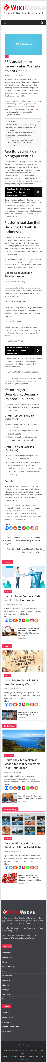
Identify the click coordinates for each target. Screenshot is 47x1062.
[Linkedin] (19, 528)
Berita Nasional (8, 957)
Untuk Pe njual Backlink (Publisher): (21, 142)
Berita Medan (9, 755)
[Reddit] (15, 528)
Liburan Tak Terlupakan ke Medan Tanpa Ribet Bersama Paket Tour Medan (22, 764)
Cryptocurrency (8, 967)
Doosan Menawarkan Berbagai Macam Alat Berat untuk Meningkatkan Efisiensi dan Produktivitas (29, 631)
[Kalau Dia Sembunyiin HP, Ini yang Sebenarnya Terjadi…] (23, 661)
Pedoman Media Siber (10, 1027)
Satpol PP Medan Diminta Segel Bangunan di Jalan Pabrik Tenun (30, 797)
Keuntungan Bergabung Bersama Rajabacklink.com (19, 136)
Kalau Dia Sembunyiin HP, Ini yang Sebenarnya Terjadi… (22, 682)
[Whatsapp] (28, 528)
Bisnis (4, 962)
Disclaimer (6, 1022)
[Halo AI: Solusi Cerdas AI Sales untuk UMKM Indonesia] (23, 577)
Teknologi (8, 591)
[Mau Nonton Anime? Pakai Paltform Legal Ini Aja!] (9, 715)
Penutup (12, 145)
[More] (36, 528)
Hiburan (7, 675)
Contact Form (7, 1017)
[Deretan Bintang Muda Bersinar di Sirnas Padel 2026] (23, 824)
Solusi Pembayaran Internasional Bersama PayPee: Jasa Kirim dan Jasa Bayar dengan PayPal (22, 540)
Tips (6, 56)
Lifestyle (5, 985)
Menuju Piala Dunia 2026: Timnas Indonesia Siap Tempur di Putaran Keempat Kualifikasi (29, 877)
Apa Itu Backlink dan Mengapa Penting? (21, 125)
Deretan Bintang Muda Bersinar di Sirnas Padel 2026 (22, 845)
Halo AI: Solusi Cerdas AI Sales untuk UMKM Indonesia (23, 598)
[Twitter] (11, 528)
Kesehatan (6, 980)
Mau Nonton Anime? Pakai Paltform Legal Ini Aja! (28, 713)
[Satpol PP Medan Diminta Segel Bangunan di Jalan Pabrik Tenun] (9, 798)
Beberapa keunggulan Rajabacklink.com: (23, 132)
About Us (5, 1013)
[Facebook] (7, 528)
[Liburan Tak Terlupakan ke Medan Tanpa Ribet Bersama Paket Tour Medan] (23, 741)
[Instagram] (32, 528)
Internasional (7, 976)
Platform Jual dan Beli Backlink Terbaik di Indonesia (22, 128)
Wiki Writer (19, 75)
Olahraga (8, 838)
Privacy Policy (7, 1031)
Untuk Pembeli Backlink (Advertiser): (21, 140)
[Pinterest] (24, 528)
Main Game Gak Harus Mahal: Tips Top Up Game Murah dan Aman (24, 550)
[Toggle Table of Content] (37, 121)
